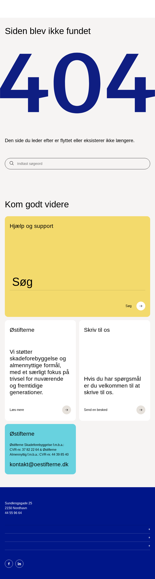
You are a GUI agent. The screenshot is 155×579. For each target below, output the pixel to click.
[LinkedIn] (19, 564)
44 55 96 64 (13, 513)
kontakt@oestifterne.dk (39, 464)
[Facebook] (9, 564)
